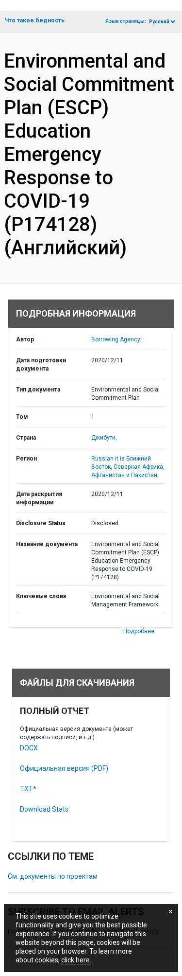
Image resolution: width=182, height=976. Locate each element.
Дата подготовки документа (41, 364)
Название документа (47, 544)
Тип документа (38, 389)
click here (75, 960)
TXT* (28, 789)
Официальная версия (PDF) (64, 768)
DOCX (29, 748)
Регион (26, 458)
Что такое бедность (35, 20)
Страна (26, 437)
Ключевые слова (41, 596)
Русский (159, 21)
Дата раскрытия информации (39, 498)
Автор (25, 339)
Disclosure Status (41, 523)
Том (22, 416)
